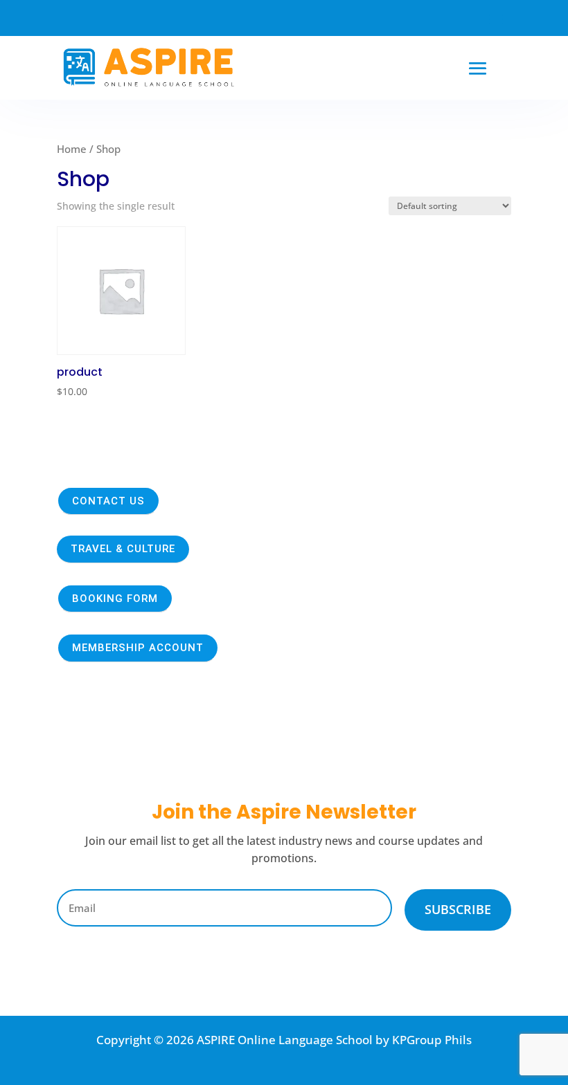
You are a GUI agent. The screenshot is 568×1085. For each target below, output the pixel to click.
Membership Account (138, 647)
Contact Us (108, 501)
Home (72, 149)
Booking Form (115, 598)
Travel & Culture (123, 548)
